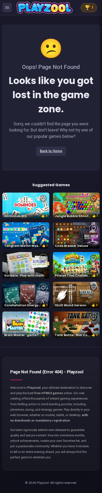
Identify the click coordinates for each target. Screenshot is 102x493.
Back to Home (51, 151)
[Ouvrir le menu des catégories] (7, 7)
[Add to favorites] (43, 198)
